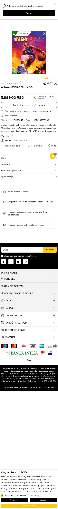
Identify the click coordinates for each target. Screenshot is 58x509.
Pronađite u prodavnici (11, 170)
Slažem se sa (20, 256)
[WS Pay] (52, 345)
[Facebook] (3, 261)
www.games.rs (15, 387)
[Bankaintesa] (22, 352)
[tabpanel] (29, 52)
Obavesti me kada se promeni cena (46, 98)
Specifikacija (7, 176)
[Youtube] (18, 261)
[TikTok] (25, 261)
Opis (3, 158)
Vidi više (5, 136)
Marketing (34, 496)
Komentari (6, 164)
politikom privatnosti (26, 256)
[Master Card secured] (43, 352)
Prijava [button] (29, 13)
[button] (10, 146)
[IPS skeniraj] (29, 359)
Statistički (21, 496)
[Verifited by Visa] (50, 352)
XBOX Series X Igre (9, 83)
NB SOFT (34, 387)
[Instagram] (11, 261)
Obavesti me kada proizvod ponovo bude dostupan (28, 111)
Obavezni (8, 496)
